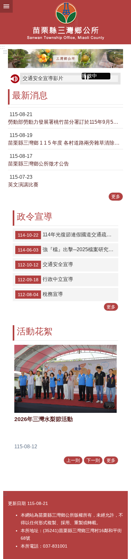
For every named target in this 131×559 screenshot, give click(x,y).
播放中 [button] (89, 75)
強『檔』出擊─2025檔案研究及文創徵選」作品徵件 (68, 249)
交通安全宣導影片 (43, 78)
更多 (115, 196)
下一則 (93, 460)
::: (2, 47)
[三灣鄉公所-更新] (65, 58)
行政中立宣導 (45, 279)
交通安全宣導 (45, 264)
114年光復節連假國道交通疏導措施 (68, 235)
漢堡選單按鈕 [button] (6, 6)
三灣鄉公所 (65, 22)
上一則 (73, 460)
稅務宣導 (40, 294)
